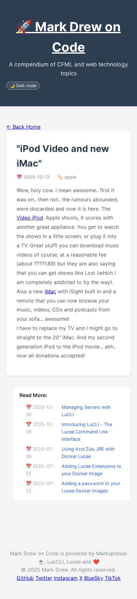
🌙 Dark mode (23, 85)
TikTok (113, 578)
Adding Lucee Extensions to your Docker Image (91, 469)
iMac (50, 291)
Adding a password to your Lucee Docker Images (90, 487)
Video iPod (30, 217)
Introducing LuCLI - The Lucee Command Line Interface (86, 432)
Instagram (66, 578)
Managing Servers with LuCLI (86, 410)
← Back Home (23, 127)
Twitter (43, 578)
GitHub (25, 578)
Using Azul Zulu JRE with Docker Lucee (88, 452)
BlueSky (93, 578)
